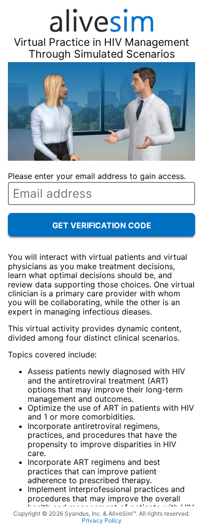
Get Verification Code (101, 225)
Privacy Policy (102, 520)
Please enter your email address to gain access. (97, 176)
